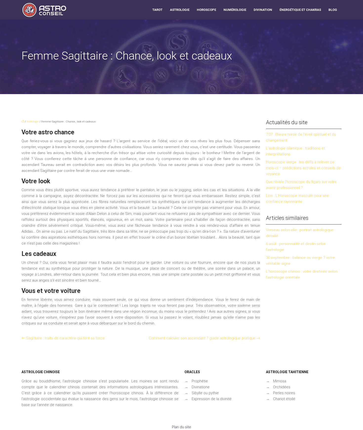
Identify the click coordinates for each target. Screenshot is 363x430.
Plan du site (181, 427)
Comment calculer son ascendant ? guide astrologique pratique (202, 338)
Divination (263, 10)
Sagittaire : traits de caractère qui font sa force (65, 338)
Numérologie (234, 10)
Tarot (157, 10)
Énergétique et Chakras (300, 10)
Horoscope (206, 10)
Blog (332, 10)
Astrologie (179, 10)
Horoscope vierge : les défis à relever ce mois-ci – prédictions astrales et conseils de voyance (303, 168)
